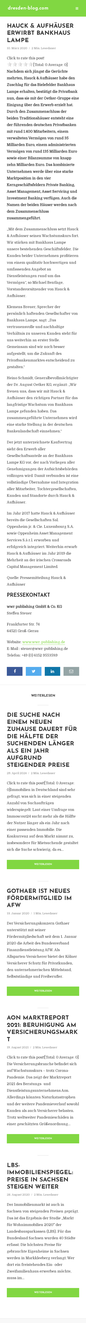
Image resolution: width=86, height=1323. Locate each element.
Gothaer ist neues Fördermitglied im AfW (39, 898)
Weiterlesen (43, 864)
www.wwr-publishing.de (43, 642)
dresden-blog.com (28, 8)
